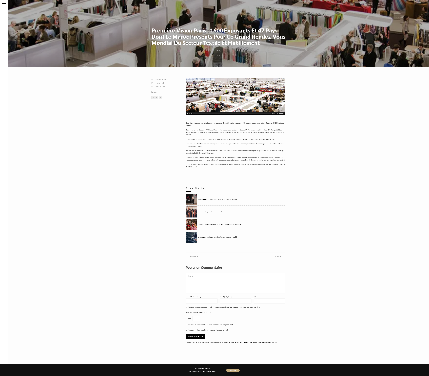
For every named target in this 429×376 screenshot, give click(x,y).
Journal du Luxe (160, 87)
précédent (194, 257)
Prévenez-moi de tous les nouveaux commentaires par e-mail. (210, 325)
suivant (278, 257)
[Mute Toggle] (277, 113)
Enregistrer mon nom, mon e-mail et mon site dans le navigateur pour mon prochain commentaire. (224, 307)
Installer (233, 370)
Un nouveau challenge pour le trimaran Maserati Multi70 (217, 237)
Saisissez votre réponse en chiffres (198, 312)
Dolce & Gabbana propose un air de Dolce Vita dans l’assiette (219, 224)
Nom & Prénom (195, 297)
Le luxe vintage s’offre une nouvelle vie (211, 212)
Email (226, 297)
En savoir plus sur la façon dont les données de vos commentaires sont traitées (249, 342)
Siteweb (257, 297)
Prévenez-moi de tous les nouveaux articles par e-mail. (208, 330)
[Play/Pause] (187, 113)
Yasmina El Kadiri (160, 79)
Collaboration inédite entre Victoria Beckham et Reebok (217, 199)
